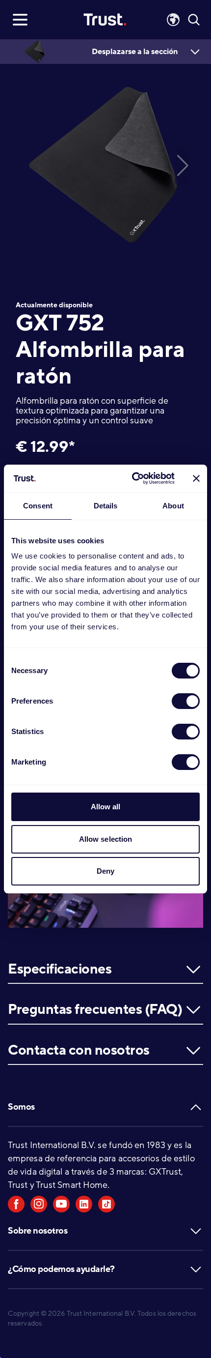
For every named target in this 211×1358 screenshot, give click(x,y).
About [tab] (173, 506)
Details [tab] (106, 506)
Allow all (106, 806)
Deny (105, 871)
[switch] (186, 701)
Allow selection (105, 839)
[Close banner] (196, 478)
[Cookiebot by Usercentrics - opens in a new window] (133, 478)
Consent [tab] (38, 506)
